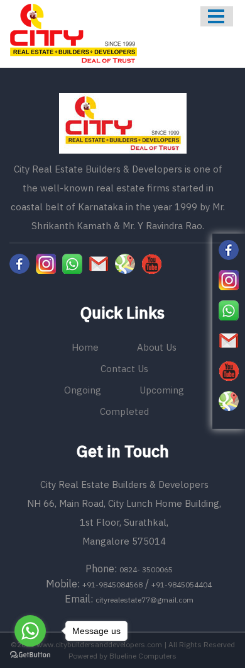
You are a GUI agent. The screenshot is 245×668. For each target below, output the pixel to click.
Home (85, 347)
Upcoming (161, 390)
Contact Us (124, 369)
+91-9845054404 (181, 584)
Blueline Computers (143, 655)
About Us (157, 347)
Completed (124, 411)
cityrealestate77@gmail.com (144, 599)
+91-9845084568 (112, 584)
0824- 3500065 (146, 569)
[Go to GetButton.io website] (30, 655)
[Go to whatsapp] (30, 631)
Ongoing (82, 390)
